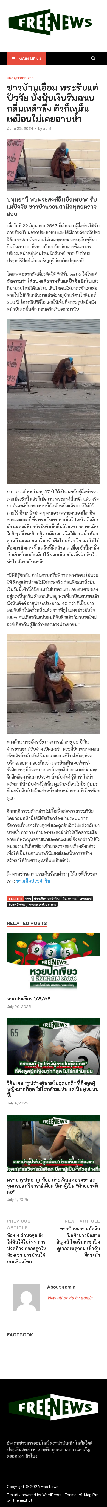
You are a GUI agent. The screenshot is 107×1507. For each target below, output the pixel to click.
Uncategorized (20, 78)
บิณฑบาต (70, 899)
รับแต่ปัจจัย (16, 904)
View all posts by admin (69, 1301)
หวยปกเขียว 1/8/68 (29, 998)
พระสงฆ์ (86, 899)
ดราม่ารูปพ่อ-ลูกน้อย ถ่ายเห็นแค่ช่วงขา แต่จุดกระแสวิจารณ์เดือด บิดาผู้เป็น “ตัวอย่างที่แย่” (52, 1186)
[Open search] (93, 58)
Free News (49, 1486)
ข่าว (28, 899)
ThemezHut (22, 1500)
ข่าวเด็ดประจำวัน (33, 881)
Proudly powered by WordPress (34, 1494)
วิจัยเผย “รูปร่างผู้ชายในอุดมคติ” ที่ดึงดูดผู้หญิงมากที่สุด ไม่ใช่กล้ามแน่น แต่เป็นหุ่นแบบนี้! (52, 1089)
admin (48, 128)
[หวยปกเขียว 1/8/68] (53, 964)
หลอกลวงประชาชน (42, 904)
